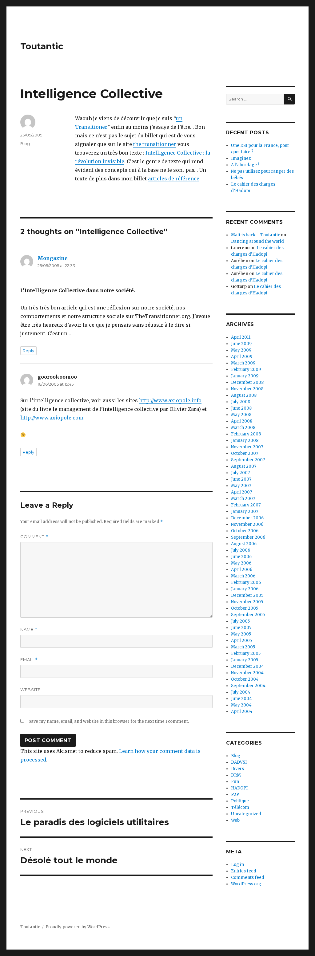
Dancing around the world (257, 241)
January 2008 (244, 440)
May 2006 (241, 563)
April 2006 (241, 569)
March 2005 (243, 647)
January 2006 (244, 589)
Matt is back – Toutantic (255, 235)
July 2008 (240, 401)
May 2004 (241, 705)
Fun (235, 781)
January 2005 (244, 660)
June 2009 (241, 343)
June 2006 (241, 556)
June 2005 (241, 627)
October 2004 (245, 679)
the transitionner (154, 144)
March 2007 (243, 498)
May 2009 (241, 350)
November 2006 (247, 524)
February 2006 (246, 582)
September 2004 (248, 685)
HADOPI (239, 788)
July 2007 (240, 472)
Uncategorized (246, 813)
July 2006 (240, 550)
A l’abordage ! (245, 164)
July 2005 (240, 621)
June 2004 (241, 698)
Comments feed (247, 877)
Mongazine (53, 258)
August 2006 (244, 543)
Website (30, 689)
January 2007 (244, 511)
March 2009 (243, 363)
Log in (237, 864)
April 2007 (241, 492)
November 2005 (247, 601)
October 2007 (244, 453)
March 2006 (243, 576)
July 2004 (240, 692)
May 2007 (241, 485)
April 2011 (240, 337)
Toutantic (41, 46)
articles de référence (173, 178)
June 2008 (241, 408)
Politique (240, 801)
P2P (235, 794)
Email (29, 659)
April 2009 (241, 356)
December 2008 (247, 382)
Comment (34, 536)
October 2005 (244, 608)
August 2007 (243, 466)
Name (29, 629)
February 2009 (246, 369)
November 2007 (247, 447)
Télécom (240, 807)
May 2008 (241, 414)
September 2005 (248, 614)
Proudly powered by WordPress (78, 927)
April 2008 (241, 421)
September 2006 (248, 537)
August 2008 (244, 395)
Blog (25, 143)
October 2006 (244, 530)
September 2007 (248, 459)
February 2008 (246, 434)
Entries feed (243, 871)
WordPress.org (246, 884)
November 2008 (247, 388)
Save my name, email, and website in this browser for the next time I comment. (109, 721)
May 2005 (241, 634)
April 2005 (241, 640)
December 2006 (247, 518)
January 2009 (244, 376)
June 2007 (241, 479)
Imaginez (241, 158)
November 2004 (247, 672)
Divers (237, 768)
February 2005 (246, 653)
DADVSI (239, 762)
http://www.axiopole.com (51, 418)
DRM (236, 775)
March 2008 (243, 427)
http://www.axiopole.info (170, 400)
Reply (28, 350)
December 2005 (247, 595)
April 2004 (242, 711)
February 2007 (246, 505)
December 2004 (247, 666)
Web (235, 820)
